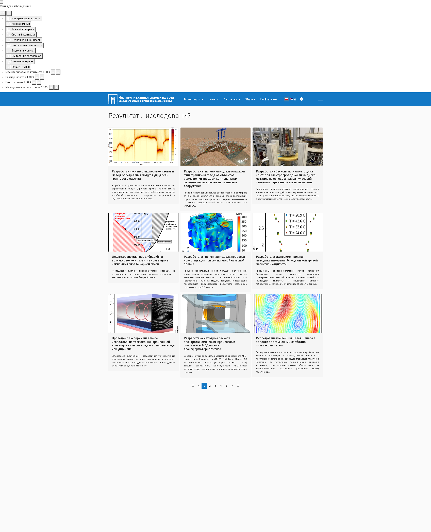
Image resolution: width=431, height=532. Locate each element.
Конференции (268, 99)
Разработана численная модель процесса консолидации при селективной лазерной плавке (214, 260)
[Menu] (320, 99)
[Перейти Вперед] (232, 386)
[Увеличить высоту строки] (39, 82)
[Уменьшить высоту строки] (34, 82)
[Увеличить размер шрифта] (42, 77)
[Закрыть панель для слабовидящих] (9, 13)
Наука (212, 99)
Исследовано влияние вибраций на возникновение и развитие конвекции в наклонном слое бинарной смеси (140, 260)
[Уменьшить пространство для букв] (51, 87)
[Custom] (301, 99)
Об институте (192, 99)
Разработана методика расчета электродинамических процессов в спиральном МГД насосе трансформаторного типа (209, 343)
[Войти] (295, 99)
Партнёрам (230, 99)
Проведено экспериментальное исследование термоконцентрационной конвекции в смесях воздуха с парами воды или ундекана (143, 343)
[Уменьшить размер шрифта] (37, 77)
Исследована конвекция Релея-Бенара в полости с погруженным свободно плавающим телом (285, 341)
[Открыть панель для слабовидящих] (1, 2)
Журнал (250, 99)
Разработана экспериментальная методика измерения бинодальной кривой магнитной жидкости (287, 260)
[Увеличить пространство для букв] (56, 87)
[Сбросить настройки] (3, 13)
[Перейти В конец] (238, 386)
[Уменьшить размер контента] (53, 72)
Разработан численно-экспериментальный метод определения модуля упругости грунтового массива (143, 175)
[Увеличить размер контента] (58, 72)
